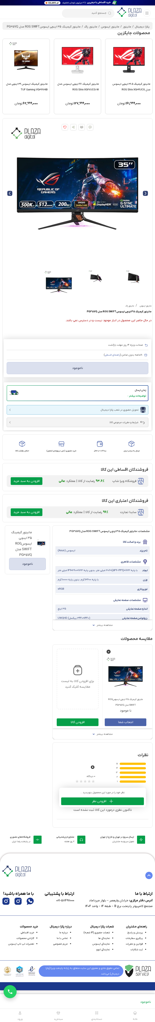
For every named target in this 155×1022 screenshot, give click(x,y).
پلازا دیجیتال (142, 27)
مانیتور (127, 27)
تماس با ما (62, 938)
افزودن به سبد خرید (26, 481)
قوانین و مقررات (134, 944)
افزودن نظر (99, 801)
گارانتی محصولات (25, 938)
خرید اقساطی (27, 932)
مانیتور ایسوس (110, 27)
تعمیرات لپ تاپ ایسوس (21, 944)
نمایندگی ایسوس (101, 944)
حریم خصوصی (60, 944)
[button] (77, 393)
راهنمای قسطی (112, 355)
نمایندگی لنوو (103, 949)
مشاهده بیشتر (105, 625)
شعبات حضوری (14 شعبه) (97, 932)
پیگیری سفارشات (134, 938)
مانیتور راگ (90, 27)
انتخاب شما (125, 722)
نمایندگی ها (104, 938)
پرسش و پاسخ (135, 932)
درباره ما (63, 932)
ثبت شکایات (136, 949)
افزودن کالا (78, 722)
